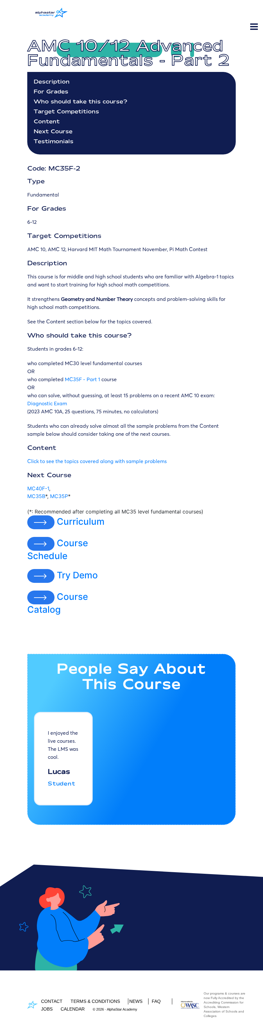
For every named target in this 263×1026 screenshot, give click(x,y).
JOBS (47, 1009)
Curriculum (81, 521)
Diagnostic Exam (47, 403)
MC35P (59, 496)
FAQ (156, 1001)
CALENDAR (73, 1009)
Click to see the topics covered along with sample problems (97, 461)
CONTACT (52, 1001)
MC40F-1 (38, 488)
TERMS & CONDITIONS (95, 1001)
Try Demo (77, 575)
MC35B (36, 496)
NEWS (135, 1001)
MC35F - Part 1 (82, 379)
